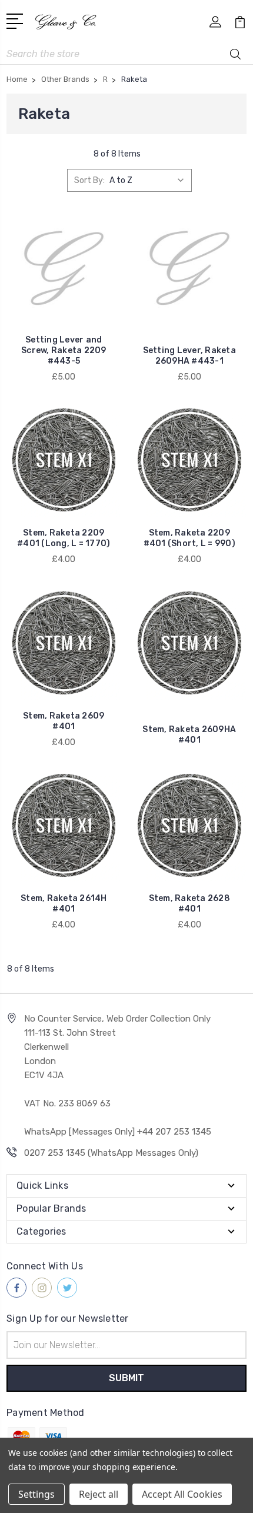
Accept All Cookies (182, 1494)
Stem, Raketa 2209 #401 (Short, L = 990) (189, 538)
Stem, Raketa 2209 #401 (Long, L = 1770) (63, 538)
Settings (36, 1494)
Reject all (98, 1494)
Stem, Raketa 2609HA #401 (189, 734)
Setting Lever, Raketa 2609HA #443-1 (189, 355)
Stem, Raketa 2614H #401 (64, 903)
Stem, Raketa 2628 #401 (189, 903)
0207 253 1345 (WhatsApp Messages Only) (111, 1153)
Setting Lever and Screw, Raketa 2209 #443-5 (63, 350)
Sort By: (89, 180)
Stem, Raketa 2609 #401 (63, 721)
